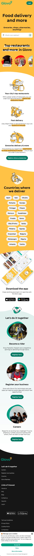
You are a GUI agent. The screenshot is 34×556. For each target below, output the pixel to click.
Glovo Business (5, 479)
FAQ (2, 491)
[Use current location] (30, 35)
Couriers (3, 476)
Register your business (7, 473)
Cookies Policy (5, 526)
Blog (2, 495)
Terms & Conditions (7, 520)
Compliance (4, 530)
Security (3, 501)
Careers (3, 470)
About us (4, 488)
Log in (3, 504)
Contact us (4, 498)
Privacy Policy (5, 523)
